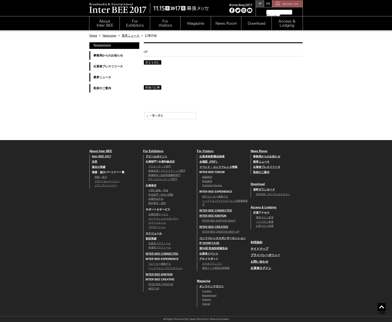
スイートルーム (157, 222)
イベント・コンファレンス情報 (218, 167)
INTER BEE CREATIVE (213, 227)
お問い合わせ (259, 261)
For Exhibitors (153, 151)
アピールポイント (156, 156)
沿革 (94, 161)
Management (209, 295)
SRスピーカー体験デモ (215, 196)
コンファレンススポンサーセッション (222, 238)
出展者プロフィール (159, 243)
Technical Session (212, 185)
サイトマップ (259, 248)
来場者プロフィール (159, 247)
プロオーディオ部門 (159, 166)
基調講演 (207, 177)
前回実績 (151, 238)
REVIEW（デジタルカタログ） (273, 194)
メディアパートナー (106, 185)
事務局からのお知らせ (108, 55)
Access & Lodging (263, 207)
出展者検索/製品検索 (212, 156)
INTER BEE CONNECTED (162, 253)
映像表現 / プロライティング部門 (166, 170)
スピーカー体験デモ (159, 263)
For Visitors (205, 151)
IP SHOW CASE (209, 243)
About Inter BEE (100, 151)
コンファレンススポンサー (163, 218)
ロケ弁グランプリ (212, 263)
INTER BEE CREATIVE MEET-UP (220, 231)
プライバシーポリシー (265, 255)
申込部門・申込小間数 (160, 194)
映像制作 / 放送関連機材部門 (164, 175)
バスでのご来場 (264, 221)
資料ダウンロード (264, 189)
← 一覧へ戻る (154, 115)
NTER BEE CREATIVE (160, 284)
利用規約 (256, 242)
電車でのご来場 (264, 217)
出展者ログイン (261, 268)
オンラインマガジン (211, 286)
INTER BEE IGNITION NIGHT (219, 220)
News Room (259, 151)
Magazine (203, 281)
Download (258, 184)
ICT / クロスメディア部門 (162, 179)
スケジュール (154, 233)
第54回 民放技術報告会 (213, 248)
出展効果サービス (158, 214)
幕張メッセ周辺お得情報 (216, 268)
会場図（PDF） (208, 161)
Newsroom (109, 35)
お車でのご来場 (264, 225)
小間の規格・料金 (158, 190)
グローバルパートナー (107, 181)
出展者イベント (208, 253)
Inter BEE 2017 (101, 156)
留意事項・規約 (157, 203)
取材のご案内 (102, 88)
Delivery (206, 299)
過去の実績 (98, 167)
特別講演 (207, 181)
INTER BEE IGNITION (159, 274)
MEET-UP (153, 288)
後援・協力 (101, 177)
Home (93, 35)
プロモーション (157, 227)
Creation (206, 291)
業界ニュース (131, 35)
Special (206, 303)
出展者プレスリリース (108, 66)
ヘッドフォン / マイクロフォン (165, 268)
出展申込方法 (155, 198)
